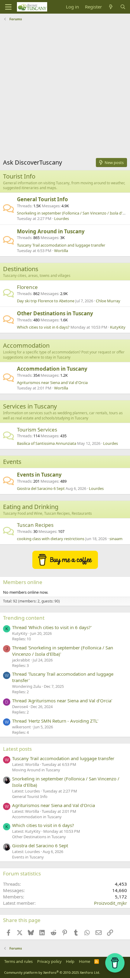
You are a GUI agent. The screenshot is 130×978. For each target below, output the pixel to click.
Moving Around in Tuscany (51, 231)
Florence (27, 287)
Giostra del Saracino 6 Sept (41, 488)
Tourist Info (19, 176)
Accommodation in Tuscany (52, 368)
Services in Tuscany (30, 406)
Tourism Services (37, 429)
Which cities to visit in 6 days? (43, 327)
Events (12, 462)
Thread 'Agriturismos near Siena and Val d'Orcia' (62, 700)
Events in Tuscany (39, 474)
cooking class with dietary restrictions (50, 538)
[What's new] (111, 6)
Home (84, 961)
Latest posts (17, 748)
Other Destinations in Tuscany (55, 313)
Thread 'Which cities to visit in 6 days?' (52, 627)
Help (70, 961)
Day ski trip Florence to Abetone (45, 301)
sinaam (115, 538)
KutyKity (117, 327)
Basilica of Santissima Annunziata (46, 443)
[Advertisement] (65, 91)
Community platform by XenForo (52, 972)
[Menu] (8, 7)
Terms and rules (18, 961)
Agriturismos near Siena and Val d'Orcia (52, 382)
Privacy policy (49, 961)
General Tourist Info (42, 199)
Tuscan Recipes (35, 524)
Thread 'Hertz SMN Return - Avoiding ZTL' (55, 721)
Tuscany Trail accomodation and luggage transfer (61, 245)
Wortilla (61, 250)
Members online (22, 582)
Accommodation (26, 345)
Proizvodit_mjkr (110, 903)
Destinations (20, 269)
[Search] (123, 6)
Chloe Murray (108, 301)
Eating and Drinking (30, 507)
